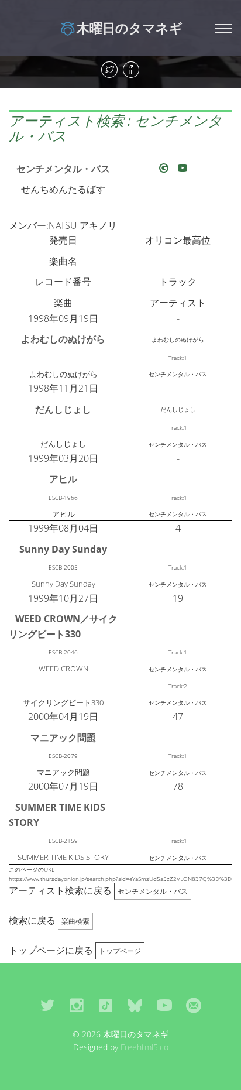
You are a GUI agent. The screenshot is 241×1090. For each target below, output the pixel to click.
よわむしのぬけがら (63, 339)
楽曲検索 (75, 921)
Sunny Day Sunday (63, 549)
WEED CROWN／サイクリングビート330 (63, 626)
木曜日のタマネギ (130, 27)
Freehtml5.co (144, 1047)
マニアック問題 (63, 737)
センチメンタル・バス (63, 168)
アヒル (63, 478)
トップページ (120, 951)
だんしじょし (63, 409)
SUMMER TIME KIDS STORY (57, 815)
